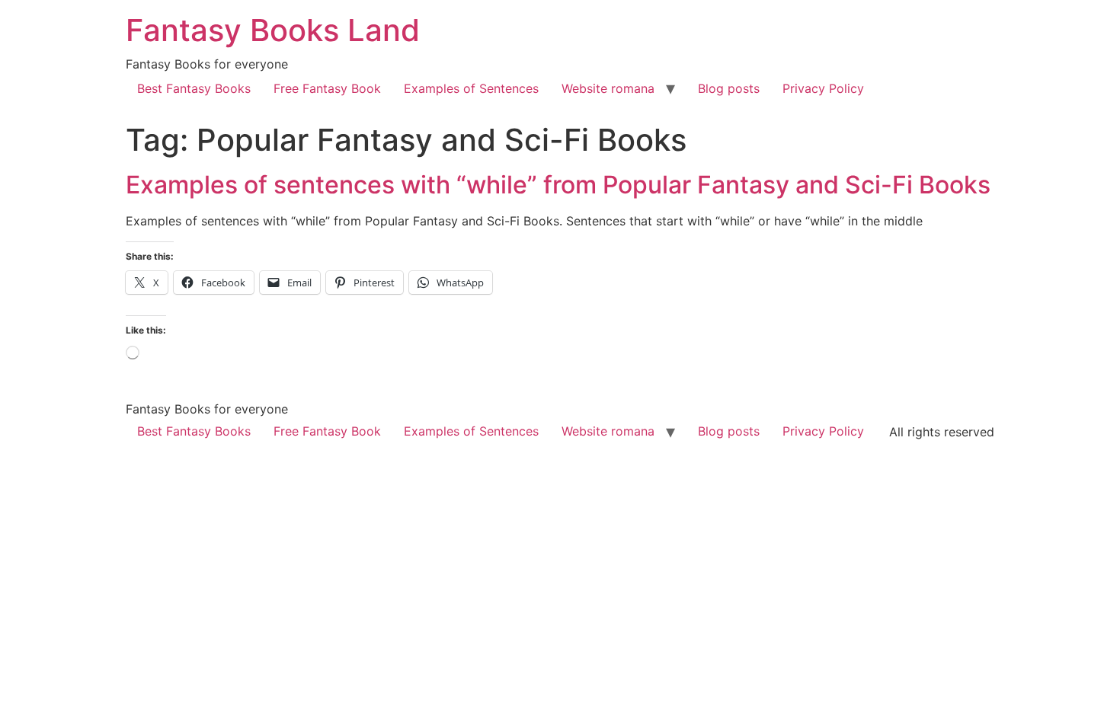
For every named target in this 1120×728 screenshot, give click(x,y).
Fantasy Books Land (273, 30)
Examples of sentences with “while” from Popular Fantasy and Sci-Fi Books (558, 185)
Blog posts (729, 88)
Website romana (608, 88)
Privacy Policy (823, 88)
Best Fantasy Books (194, 88)
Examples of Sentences (471, 88)
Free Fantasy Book (327, 88)
